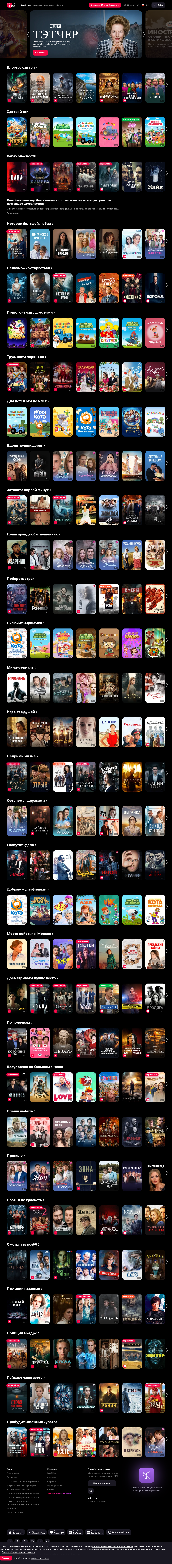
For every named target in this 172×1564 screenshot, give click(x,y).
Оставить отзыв (15, 1512)
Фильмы (51, 1477)
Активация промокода (59, 1493)
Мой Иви (51, 1473)
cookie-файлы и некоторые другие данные (112, 1546)
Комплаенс (12, 1508)
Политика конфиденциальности (23, 1497)
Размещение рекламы (18, 1489)
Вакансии (12, 1477)
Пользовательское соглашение (23, 1493)
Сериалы (52, 1481)
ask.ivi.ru (92, 1498)
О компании (13, 1473)
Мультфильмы (54, 1485)
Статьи (50, 1489)
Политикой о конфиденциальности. (18, 1552)
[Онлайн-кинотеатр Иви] (11, 5)
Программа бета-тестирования (23, 1481)
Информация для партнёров (21, 1485)
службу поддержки (40, 1558)
